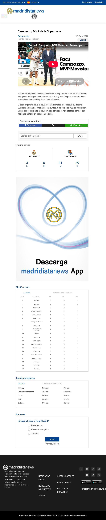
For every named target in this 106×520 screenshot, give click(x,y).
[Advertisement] (14, 80)
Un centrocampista (40, 429)
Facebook (31, 125)
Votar (52, 439)
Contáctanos (64, 482)
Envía (80, 136)
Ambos (34, 433)
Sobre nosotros (65, 476)
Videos (42, 495)
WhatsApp (77, 125)
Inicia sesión (87, 2)
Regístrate (99, 2)
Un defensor (37, 425)
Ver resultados (52, 444)
